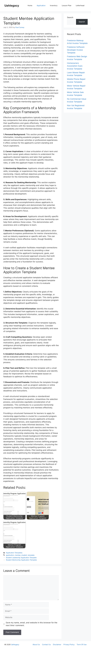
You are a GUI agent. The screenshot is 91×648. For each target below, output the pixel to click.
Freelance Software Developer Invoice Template (75, 50)
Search (70, 17)
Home (30, 5)
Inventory (53, 5)
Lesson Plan (66, 5)
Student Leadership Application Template (21, 557)
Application (41, 5)
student (24, 555)
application (10, 555)
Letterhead (80, 5)
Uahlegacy (11, 5)
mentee (17, 555)
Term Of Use (82, 644)
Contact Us (46, 644)
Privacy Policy (68, 644)
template (31, 555)
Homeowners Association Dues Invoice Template (74, 66)
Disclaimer (57, 644)
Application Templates (14, 553)
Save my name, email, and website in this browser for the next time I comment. (31, 624)
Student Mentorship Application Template (21, 560)
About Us (36, 644)
